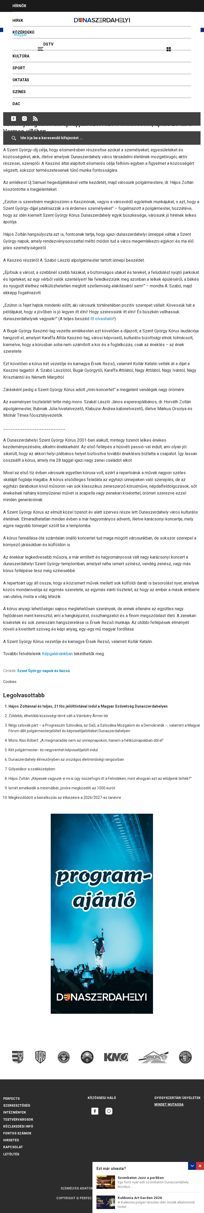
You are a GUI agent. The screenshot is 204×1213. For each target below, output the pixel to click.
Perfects (11, 1099)
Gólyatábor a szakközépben (31, 769)
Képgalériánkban (58, 653)
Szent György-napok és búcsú (43, 671)
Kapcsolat (13, 1147)
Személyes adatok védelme (84, 1188)
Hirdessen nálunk (30, 18)
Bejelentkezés (189, 47)
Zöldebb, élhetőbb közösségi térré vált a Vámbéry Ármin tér (58, 716)
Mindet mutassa (169, 1104)
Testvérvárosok (18, 1119)
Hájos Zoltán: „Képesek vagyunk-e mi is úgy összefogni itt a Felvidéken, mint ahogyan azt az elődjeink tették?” (100, 778)
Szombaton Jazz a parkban (141, 1178)
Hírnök (19, 6)
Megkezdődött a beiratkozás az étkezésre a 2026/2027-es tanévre (64, 797)
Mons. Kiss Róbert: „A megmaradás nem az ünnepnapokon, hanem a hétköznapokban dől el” (86, 740)
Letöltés (11, 1154)
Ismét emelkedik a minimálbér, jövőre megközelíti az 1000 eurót (61, 788)
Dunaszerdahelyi (13, 118)
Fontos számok (17, 1133)
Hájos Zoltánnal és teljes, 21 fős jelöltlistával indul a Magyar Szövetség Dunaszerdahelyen (88, 706)
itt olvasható (101, 318)
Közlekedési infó (18, 1126)
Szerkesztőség (16, 1105)
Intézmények (14, 1112)
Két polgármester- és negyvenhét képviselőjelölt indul (53, 750)
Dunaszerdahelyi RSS (35, 118)
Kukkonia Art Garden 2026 (140, 1198)
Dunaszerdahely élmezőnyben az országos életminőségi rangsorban (66, 759)
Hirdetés (11, 1140)
